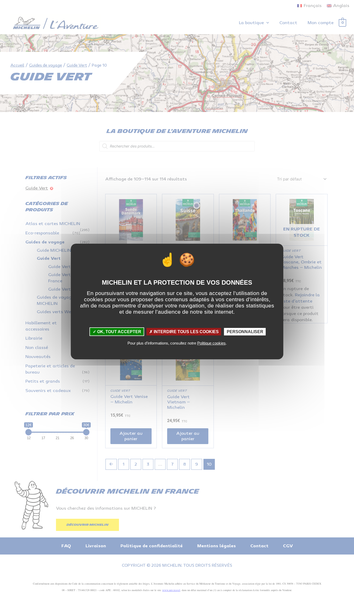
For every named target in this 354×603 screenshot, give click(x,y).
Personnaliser (245, 331)
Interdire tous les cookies (186, 331)
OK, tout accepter (118, 331)
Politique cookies (211, 343)
